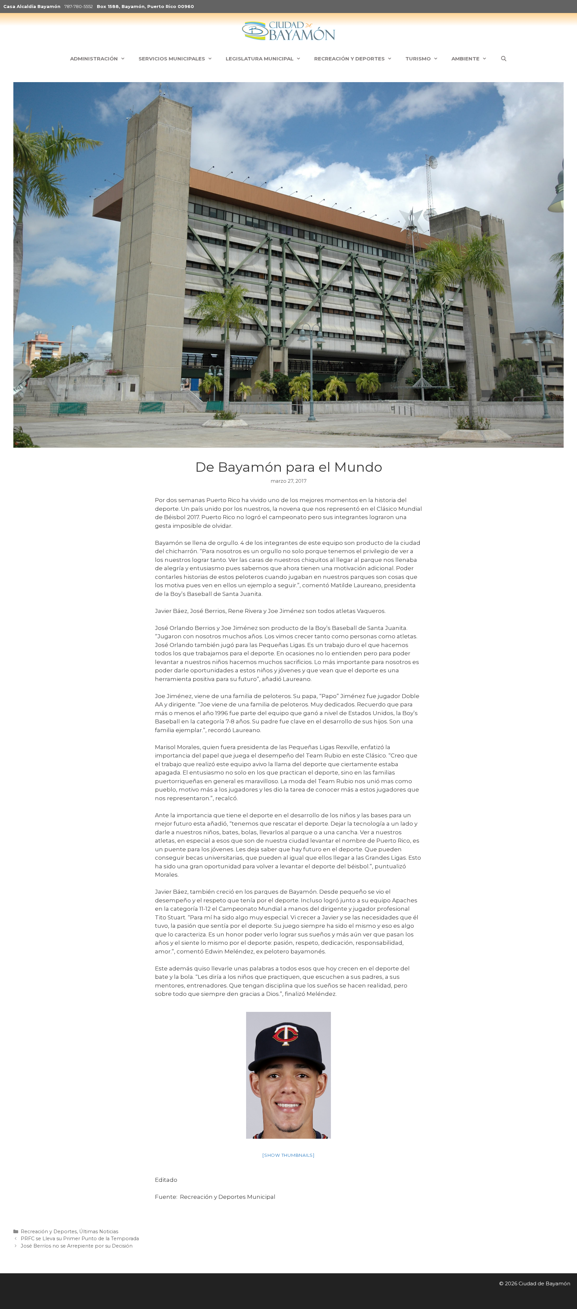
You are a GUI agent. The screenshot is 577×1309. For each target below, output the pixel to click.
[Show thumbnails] (288, 1155)
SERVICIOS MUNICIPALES (172, 58)
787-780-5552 (78, 6)
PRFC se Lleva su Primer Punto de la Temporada (80, 1239)
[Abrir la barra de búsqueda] (503, 59)
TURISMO (418, 58)
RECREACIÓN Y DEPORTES (349, 58)
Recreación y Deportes (49, 1232)
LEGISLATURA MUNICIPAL (260, 58)
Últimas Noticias (98, 1232)
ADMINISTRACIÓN (94, 58)
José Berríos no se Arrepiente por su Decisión (77, 1246)
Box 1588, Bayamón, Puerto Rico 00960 (145, 6)
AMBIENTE (465, 58)
